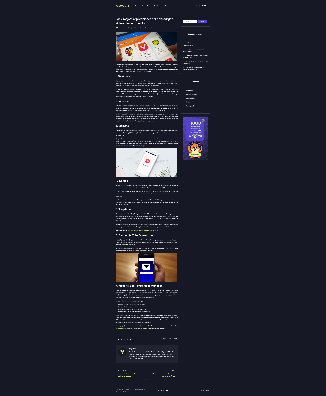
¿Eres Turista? (157, 6)
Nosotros (167, 6)
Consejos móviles (132, 28)
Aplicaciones (189, 90)
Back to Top (206, 390)
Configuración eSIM (191, 94)
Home (137, 6)
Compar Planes (146, 6)
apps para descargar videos (170, 338)
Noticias (188, 102)
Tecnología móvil (190, 106)
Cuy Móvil (122, 28)
